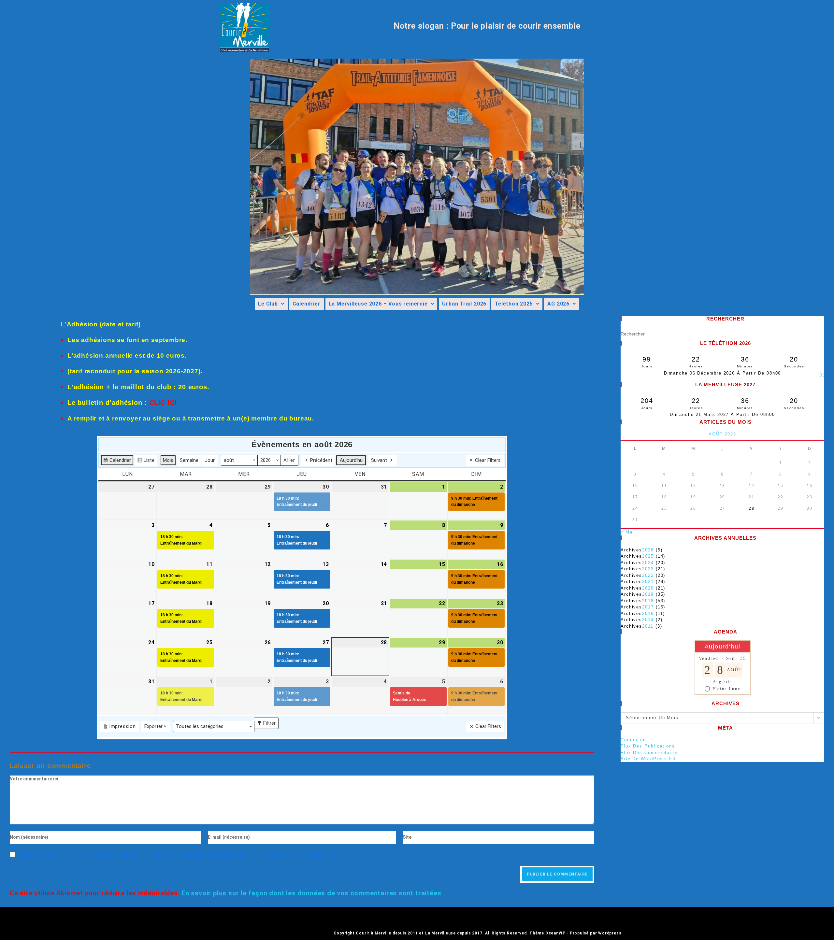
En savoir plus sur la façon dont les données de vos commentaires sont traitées (311, 893)
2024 (648, 562)
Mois (168, 460)
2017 (648, 607)
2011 (648, 626)
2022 (648, 575)
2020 (648, 588)
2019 (648, 594)
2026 (648, 550)
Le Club (268, 304)
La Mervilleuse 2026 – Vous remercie (378, 304)
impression (119, 727)
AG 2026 (558, 304)
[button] (271, 304)
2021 (648, 581)
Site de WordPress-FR (648, 758)
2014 (648, 619)
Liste (145, 461)
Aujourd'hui (723, 646)
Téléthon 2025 (514, 304)
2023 (648, 568)
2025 (648, 556)
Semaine (189, 460)
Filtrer (268, 722)
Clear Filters (488, 460)
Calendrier (307, 304)
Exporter (153, 726)
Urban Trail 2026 (464, 304)
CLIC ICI (163, 402)
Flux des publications (648, 746)
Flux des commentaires (650, 752)
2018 (648, 600)
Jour (210, 460)
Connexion (633, 739)
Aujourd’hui (352, 460)
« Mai (627, 532)
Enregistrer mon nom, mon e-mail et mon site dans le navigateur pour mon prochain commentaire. (178, 854)
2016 (648, 613)
